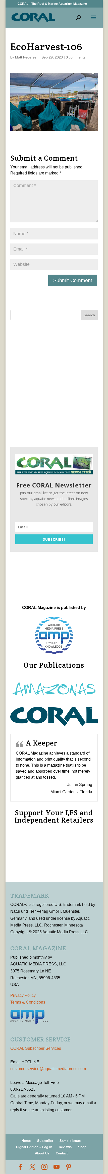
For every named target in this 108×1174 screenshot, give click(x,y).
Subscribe (45, 1141)
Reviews (65, 1147)
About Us (42, 1153)
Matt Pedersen (26, 57)
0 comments (75, 57)
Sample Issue (70, 1141)
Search (89, 315)
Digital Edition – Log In (34, 1147)
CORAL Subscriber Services (35, 1048)
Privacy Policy (23, 995)
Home (26, 1141)
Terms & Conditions (27, 1002)
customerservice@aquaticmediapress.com (48, 1069)
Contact (62, 1153)
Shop (82, 1147)
